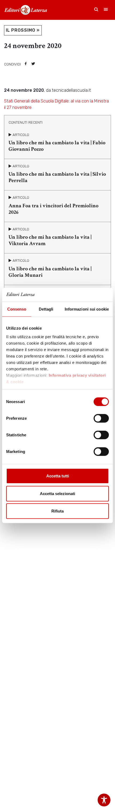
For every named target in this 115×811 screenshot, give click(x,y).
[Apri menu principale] (106, 10)
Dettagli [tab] (46, 309)
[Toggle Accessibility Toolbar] (104, 800)
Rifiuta (57, 511)
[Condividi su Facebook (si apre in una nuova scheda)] (25, 64)
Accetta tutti (57, 476)
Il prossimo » (23, 30)
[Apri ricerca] (96, 10)
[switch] (101, 418)
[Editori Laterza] (25, 10)
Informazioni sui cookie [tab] (87, 309)
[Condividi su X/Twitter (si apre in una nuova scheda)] (33, 64)
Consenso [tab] (16, 309)
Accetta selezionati (57, 493)
